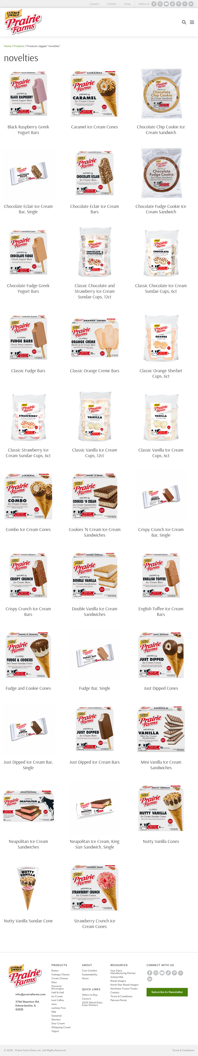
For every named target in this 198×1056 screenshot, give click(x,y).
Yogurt (55, 1031)
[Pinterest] (178, 3)
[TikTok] (172, 3)
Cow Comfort (89, 970)
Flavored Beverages (57, 987)
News (127, 4)
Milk (53, 1012)
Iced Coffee (57, 1000)
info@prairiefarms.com (30, 994)
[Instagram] (160, 3)
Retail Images (118, 981)
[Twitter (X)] (184, 3)
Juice (54, 1004)
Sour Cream (58, 1023)
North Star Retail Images (124, 985)
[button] (184, 22)
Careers (94, 4)
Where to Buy (90, 995)
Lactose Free (58, 1008)
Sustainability (89, 974)
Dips (54, 982)
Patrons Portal (118, 1000)
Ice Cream (57, 996)
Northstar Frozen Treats (123, 988)
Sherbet (56, 1019)
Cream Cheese (59, 978)
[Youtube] (166, 3)
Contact (111, 4)
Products (19, 46)
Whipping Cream (61, 1027)
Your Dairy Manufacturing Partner (123, 972)
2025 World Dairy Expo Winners (92, 1004)
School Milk (116, 977)
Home (7, 46)
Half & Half (57, 992)
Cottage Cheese (60, 974)
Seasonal (56, 1016)
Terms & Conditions (121, 996)
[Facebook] (153, 3)
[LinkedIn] (191, 3)
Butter (55, 970)
